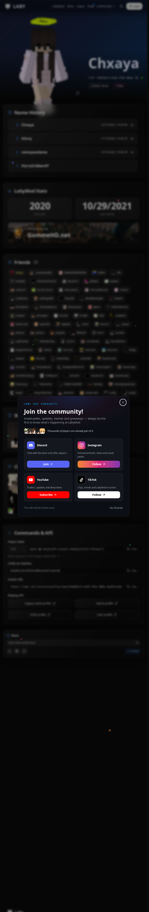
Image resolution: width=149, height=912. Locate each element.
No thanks (116, 508)
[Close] (123, 402)
